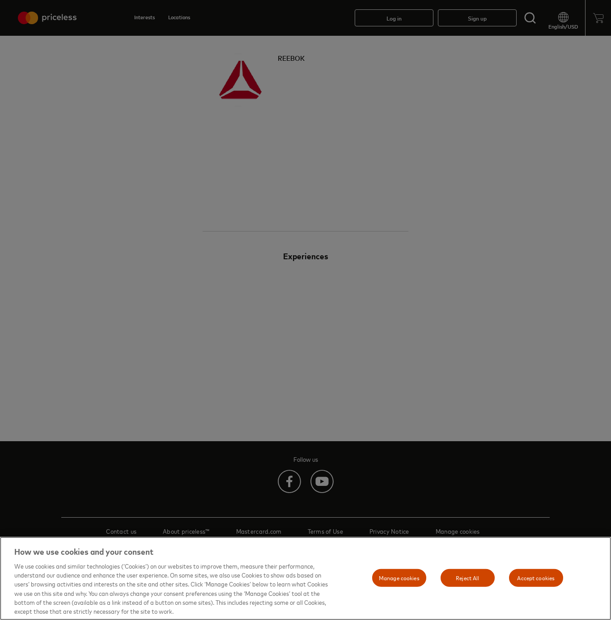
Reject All (467, 578)
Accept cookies (536, 578)
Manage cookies (399, 578)
